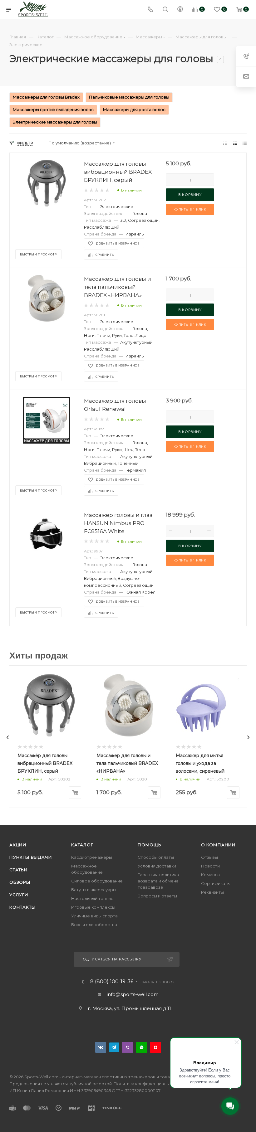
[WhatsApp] (142, 1047)
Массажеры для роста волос (134, 109)
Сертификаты (215, 883)
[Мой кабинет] (180, 10)
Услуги (18, 894)
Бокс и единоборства (94, 924)
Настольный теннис (92, 898)
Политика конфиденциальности (147, 1083)
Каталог (82, 844)
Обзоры (20, 882)
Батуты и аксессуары (93, 889)
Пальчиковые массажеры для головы (129, 97)
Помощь (149, 844)
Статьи (18, 869)
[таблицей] (244, 143)
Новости (210, 865)
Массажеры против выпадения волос (53, 109)
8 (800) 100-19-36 (111, 981)
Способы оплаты (156, 857)
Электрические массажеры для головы (55, 121)
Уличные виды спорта (94, 915)
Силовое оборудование (97, 880)
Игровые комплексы (93, 907)
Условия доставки (157, 865)
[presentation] (8, 737)
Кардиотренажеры (91, 857)
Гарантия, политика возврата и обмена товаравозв (158, 881)
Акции (18, 844)
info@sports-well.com (133, 994)
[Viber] (128, 1047)
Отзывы (209, 857)
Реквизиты (212, 892)
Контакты (22, 907)
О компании (218, 844)
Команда (210, 874)
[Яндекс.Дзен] (156, 1047)
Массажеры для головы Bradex (46, 97)
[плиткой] (225, 143)
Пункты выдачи (30, 857)
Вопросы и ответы (157, 895)
